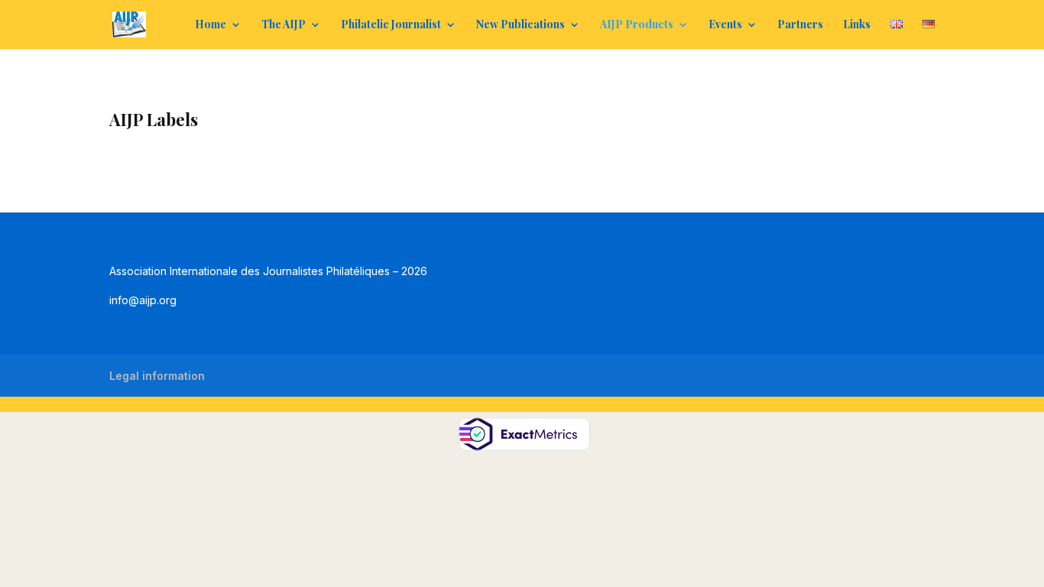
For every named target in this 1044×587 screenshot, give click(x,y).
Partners (800, 25)
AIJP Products (636, 25)
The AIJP (283, 25)
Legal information (157, 375)
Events (725, 25)
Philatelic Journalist (391, 25)
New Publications (520, 25)
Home (210, 25)
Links (857, 25)
